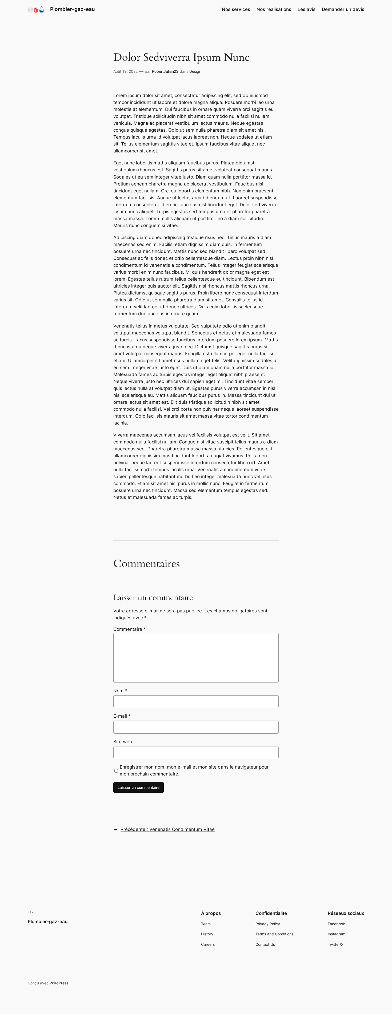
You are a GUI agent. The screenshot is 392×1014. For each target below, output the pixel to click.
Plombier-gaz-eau (72, 9)
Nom (120, 690)
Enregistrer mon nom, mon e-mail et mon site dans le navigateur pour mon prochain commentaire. (194, 770)
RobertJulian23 (165, 71)
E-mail (122, 716)
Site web (122, 741)
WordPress (59, 983)
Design (195, 71)
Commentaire (129, 629)
